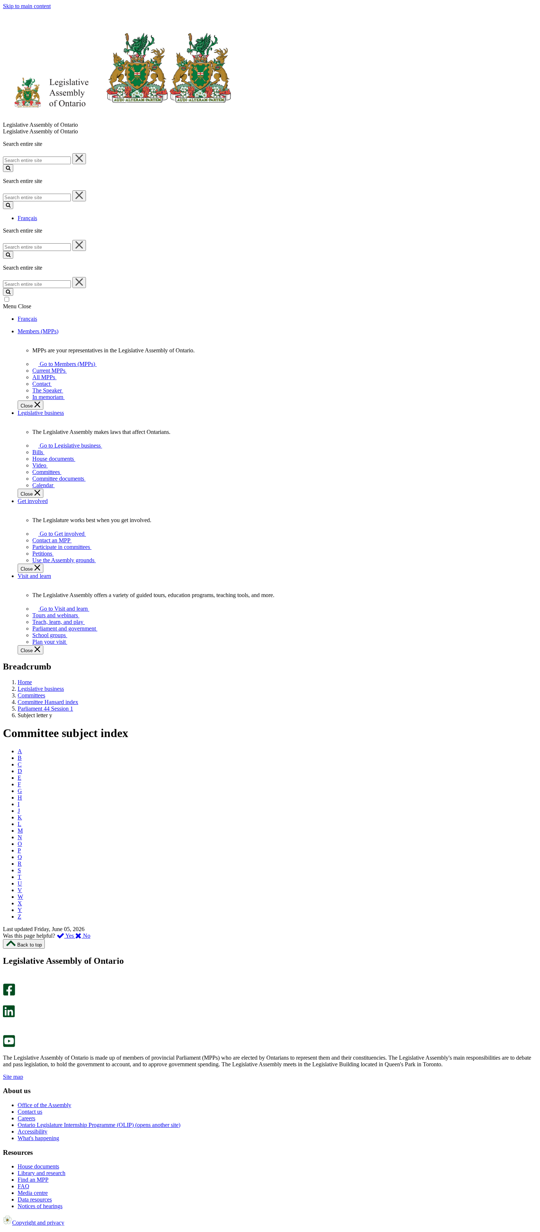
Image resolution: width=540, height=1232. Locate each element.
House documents (38, 1166)
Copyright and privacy (38, 1223)
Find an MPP (33, 1180)
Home (25, 682)
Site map (13, 1077)
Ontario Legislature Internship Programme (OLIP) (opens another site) (99, 1125)
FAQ (23, 1186)
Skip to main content (27, 6)
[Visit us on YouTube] (9, 1045)
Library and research (41, 1173)
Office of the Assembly (44, 1105)
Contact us (30, 1112)
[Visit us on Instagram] (7, 980)
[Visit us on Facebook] (9, 994)
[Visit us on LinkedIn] (9, 1015)
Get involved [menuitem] (33, 501)
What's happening (38, 1138)
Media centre (33, 1193)
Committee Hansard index (48, 702)
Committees (31, 695)
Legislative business (41, 689)
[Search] (8, 168)
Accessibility (32, 1131)
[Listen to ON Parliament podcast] (6, 1025)
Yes (69, 936)
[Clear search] (79, 158)
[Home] (117, 118)
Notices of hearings (40, 1206)
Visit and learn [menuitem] (34, 576)
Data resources (35, 1199)
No (86, 936)
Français (27, 218)
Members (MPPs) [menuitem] (38, 331)
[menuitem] (66, 364)
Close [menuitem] (27, 406)
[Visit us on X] (7, 1002)
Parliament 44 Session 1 (45, 708)
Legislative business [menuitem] (41, 413)
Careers (26, 1118)
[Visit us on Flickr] (7, 1031)
